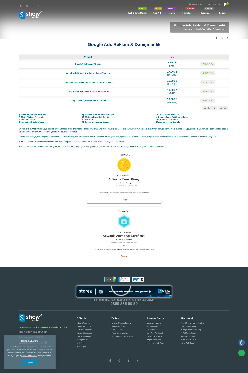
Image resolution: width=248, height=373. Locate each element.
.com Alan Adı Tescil (154, 333)
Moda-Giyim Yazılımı (119, 333)
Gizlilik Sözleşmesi (84, 330)
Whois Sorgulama (84, 326)
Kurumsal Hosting (153, 323)
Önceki (207, 108)
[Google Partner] (124, 281)
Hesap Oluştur (198, 4)
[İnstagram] (26, 6)
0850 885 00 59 (124, 303)
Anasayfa (188, 29)
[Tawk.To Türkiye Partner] (110, 281)
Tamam (30, 363)
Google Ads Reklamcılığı (191, 330)
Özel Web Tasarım (188, 343)
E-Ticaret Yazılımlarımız (121, 323)
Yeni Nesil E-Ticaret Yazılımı (192, 323)
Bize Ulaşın (81, 346)
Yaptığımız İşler (83, 340)
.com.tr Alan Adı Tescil (155, 343)
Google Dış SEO (188, 336)
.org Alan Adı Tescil (154, 340)
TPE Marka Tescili (188, 333)
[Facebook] (32, 6)
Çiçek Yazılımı (117, 330)
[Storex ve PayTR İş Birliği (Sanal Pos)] (137, 281)
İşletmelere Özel (118, 326)
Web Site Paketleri (188, 326)
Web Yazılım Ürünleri (190, 340)
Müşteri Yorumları (84, 323)
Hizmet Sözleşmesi (84, 333)
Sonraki (223, 108)
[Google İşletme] (21, 6)
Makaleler (81, 343)
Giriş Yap (215, 4)
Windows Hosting (153, 326)
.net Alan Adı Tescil (154, 336)
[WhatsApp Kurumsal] (37, 6)
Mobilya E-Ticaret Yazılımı (122, 336)
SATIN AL (208, 64)
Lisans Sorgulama (84, 336)
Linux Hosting (152, 330)
